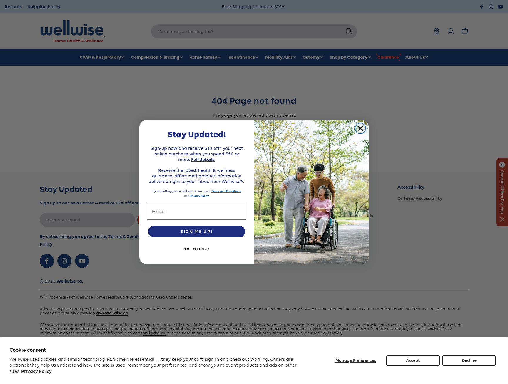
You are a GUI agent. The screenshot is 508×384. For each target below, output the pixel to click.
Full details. (203, 159)
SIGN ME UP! (197, 231)
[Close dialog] (360, 128)
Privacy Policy (36, 371)
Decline (469, 360)
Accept (413, 360)
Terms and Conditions (226, 191)
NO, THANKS (196, 249)
